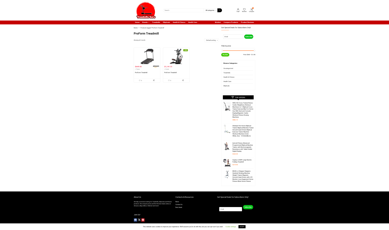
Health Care (192, 22)
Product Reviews (247, 22)
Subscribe (248, 37)
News (177, 201)
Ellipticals (166, 22)
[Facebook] (135, 220)
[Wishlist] (244, 9)
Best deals (178, 207)
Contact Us (178, 204)
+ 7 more (137, 69)
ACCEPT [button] (242, 226)
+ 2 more (166, 69)
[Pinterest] (143, 220)
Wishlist (218, 22)
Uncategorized (228, 68)
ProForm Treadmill (141, 72)
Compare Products (231, 22)
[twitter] (139, 220)
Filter (225, 55)
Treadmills (156, 22)
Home (137, 22)
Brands (145, 22)
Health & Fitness (179, 22)
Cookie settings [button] (230, 227)
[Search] (219, 10)
